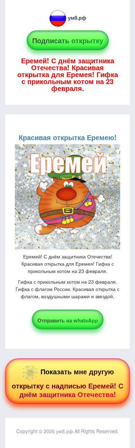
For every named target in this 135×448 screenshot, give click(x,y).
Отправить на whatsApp (67, 320)
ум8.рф (77, 17)
